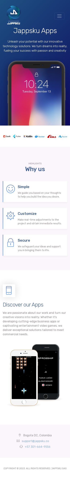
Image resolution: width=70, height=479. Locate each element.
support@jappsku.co (35, 441)
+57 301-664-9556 (37, 446)
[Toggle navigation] (59, 16)
